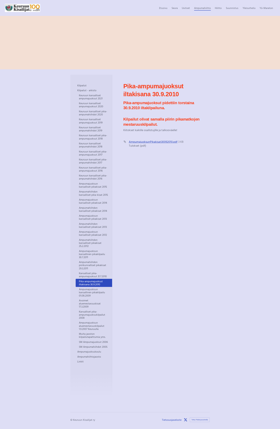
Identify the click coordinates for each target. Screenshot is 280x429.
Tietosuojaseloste (171, 419)
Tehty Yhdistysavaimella (200, 419)
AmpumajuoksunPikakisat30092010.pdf (153, 141)
